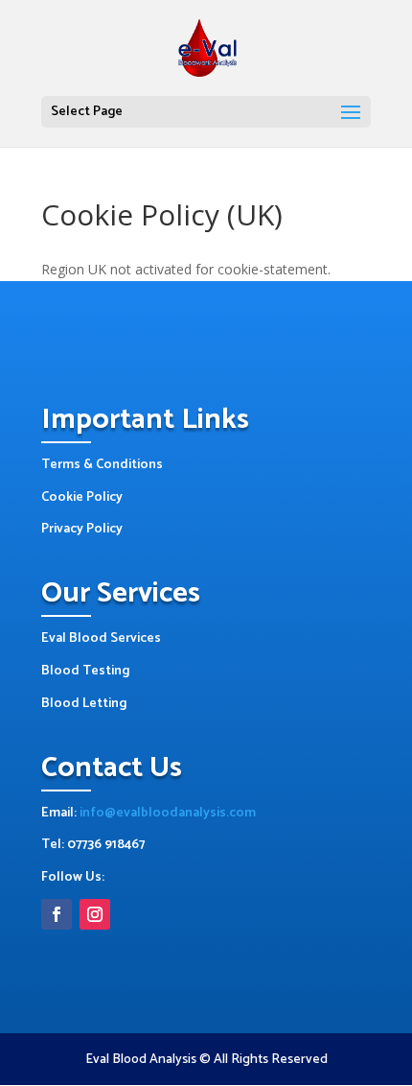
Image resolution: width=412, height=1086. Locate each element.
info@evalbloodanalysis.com (168, 813)
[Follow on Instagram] (95, 914)
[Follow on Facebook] (56, 914)
